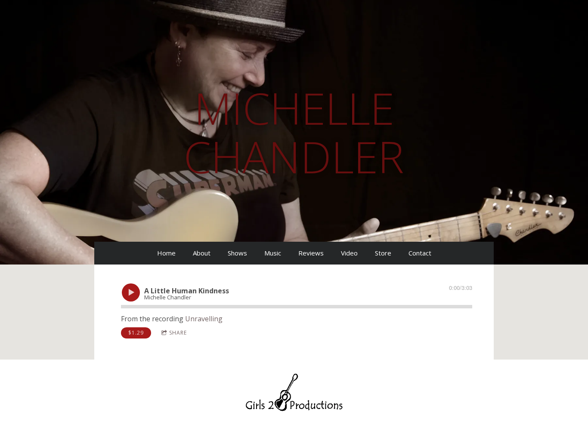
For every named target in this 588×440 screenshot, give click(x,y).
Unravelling (204, 318)
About (201, 253)
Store (383, 253)
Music (272, 253)
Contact (420, 253)
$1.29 (136, 332)
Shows (237, 253)
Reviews (311, 253)
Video (349, 253)
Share (178, 332)
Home (166, 253)
